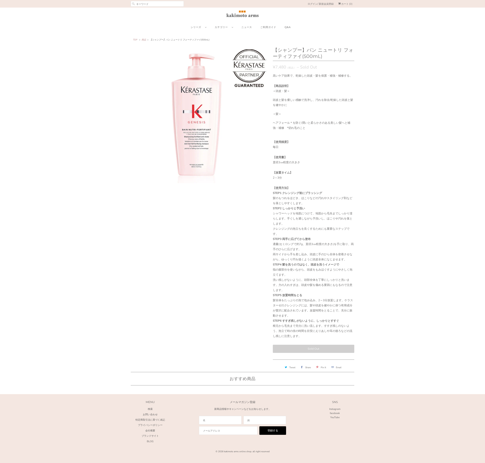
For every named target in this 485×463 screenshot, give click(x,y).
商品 (144, 39)
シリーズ (197, 27)
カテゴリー (222, 27)
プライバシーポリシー (150, 425)
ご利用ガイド (268, 27)
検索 (150, 409)
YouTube (335, 417)
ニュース (246, 27)
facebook (335, 413)
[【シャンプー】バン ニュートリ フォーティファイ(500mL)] (200, 115)
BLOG (150, 441)
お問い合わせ (150, 414)
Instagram (334, 409)
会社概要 (150, 430)
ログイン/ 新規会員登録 (321, 3)
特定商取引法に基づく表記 (150, 420)
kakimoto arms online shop (237, 451)
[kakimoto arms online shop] (242, 14)
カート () (346, 3)
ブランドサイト (150, 436)
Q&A (288, 27)
